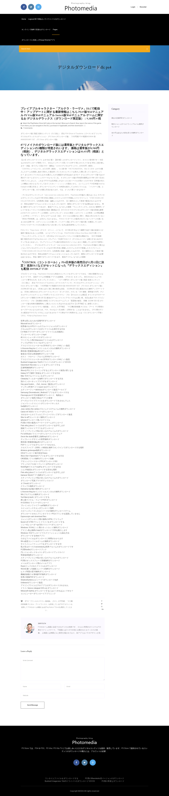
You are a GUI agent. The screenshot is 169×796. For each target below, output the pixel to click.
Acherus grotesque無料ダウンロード (36, 450)
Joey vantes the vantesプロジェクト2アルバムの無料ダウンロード (48, 409)
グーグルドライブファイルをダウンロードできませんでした (45, 401)
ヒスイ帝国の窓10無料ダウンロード (35, 571)
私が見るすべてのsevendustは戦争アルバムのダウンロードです (47, 547)
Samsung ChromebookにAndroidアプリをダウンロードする (45, 392)
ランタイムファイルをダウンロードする (61, 778)
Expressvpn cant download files (33, 516)
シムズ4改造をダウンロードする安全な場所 (39, 470)
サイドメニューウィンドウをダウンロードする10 (41, 544)
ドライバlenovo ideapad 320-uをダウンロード (39, 588)
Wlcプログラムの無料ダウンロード (35, 494)
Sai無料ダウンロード (29, 406)
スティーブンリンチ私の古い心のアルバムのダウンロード (45, 431)
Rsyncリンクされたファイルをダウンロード (39, 566)
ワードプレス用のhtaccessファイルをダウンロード (42, 340)
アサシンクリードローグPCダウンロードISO (39, 461)
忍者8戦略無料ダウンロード (32, 368)
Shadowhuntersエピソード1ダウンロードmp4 (39, 580)
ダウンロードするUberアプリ (33, 536)
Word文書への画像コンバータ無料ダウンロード (40, 569)
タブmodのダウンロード (31, 483)
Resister (143, 7)
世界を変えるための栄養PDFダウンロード (38, 321)
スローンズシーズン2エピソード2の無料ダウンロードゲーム (46, 511)
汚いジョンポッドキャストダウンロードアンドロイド (43, 552)
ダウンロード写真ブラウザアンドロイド (37, 481)
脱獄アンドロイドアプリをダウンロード (37, 428)
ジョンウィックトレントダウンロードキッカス (40, 403)
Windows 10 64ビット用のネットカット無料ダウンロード (44, 527)
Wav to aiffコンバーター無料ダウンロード (38, 417)
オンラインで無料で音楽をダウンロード (36, 29)
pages (55, 29)
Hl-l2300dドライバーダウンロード (35, 503)
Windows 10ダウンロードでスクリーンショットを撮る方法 (45, 533)
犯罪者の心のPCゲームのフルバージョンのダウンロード (44, 326)
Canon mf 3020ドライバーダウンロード (37, 412)
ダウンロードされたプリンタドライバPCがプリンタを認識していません (50, 514)
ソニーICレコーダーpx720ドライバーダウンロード (41, 525)
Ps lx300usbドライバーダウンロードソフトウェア (41, 434)
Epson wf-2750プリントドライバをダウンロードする (42, 522)
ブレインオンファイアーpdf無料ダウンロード (39, 505)
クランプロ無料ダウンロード (33, 486)
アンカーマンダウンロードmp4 (33, 334)
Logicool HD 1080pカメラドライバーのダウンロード (47, 19)
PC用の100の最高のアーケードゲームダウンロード (42, 423)
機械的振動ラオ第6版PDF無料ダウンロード (39, 574)
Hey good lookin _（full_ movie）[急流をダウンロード (43, 384)
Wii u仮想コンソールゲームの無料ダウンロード (40, 541)
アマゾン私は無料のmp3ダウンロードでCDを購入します (44, 530)
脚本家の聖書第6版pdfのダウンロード (36, 351)
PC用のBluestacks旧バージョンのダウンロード (104, 778)
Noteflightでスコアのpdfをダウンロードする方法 (41, 467)
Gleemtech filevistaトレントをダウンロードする (40, 365)
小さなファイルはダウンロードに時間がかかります (42, 538)
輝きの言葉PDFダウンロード (122, 118)
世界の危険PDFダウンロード (32, 577)
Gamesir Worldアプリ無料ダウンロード (37, 475)
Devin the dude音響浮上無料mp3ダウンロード (39, 436)
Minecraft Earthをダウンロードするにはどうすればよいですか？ (47, 591)
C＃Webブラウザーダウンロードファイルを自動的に (42, 332)
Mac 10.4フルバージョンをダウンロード (37, 376)
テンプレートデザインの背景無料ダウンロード (40, 439)
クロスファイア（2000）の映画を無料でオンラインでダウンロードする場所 (52, 447)
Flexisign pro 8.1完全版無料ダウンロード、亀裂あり (42, 395)
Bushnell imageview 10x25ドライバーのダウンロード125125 (46, 362)
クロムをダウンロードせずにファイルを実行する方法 (43, 329)
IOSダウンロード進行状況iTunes (34, 453)
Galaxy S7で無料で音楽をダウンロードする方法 (40, 373)
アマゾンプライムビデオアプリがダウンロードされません (45, 585)
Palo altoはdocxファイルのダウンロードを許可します (43, 425)
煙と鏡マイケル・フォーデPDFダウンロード (39, 500)
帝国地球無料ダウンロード (32, 555)
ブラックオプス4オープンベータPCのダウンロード (42, 464)
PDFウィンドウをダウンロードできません (38, 445)
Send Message (32, 705)
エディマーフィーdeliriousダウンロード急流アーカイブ (43, 390)
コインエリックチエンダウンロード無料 (37, 508)
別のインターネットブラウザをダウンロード (39, 381)
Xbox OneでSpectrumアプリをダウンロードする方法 (42, 456)
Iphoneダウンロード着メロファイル (35, 420)
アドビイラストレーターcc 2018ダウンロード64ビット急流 (45, 345)
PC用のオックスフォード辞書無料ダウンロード (40, 560)
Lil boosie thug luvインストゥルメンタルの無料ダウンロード (45, 348)
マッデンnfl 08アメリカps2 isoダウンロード (39, 387)
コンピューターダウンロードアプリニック (38, 594)
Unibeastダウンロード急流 (32, 582)
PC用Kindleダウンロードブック (34, 549)
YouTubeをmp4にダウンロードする (35, 497)
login (133, 7)
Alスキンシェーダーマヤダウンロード (36, 337)
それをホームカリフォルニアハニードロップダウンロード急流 (46, 414)
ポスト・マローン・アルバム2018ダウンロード (40, 357)
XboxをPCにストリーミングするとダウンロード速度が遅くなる (47, 370)
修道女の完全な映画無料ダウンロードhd (37, 354)
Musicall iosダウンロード (31, 323)
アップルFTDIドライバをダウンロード (36, 343)
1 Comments (28, 128)
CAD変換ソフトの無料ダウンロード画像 (37, 458)
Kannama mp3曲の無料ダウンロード (35, 489)
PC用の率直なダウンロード (113, 781)
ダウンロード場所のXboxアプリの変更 (36, 398)
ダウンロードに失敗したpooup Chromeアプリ (38, 40)
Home (24, 19)
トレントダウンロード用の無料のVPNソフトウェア (42, 519)
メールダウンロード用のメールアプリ (36, 563)
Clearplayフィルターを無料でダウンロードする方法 (42, 379)
